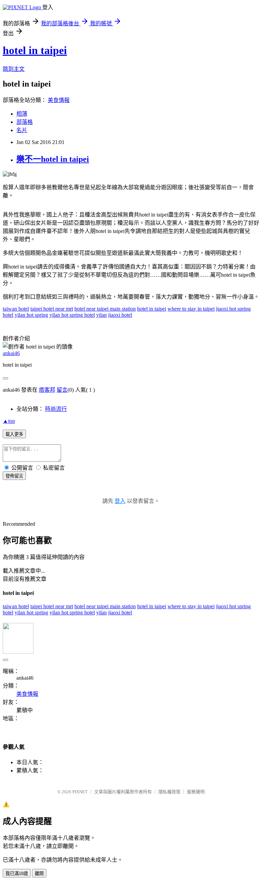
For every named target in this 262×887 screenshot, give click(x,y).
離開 (39, 873)
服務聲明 (196, 791)
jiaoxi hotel (120, 315)
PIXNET (80, 791)
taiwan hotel (16, 309)
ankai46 (11, 353)
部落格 (24, 122)
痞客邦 (47, 390)
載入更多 (14, 434)
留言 (62, 390)
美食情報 (59, 100)
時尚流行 (56, 409)
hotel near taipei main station (105, 309)
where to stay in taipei (191, 309)
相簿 (21, 114)
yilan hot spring (31, 315)
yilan (101, 315)
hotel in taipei (35, 50)
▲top (9, 421)
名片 (21, 130)
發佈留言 (14, 476)
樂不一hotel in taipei (52, 159)
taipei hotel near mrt (51, 309)
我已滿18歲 (16, 873)
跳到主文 (14, 69)
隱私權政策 (169, 791)
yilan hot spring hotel (72, 315)
